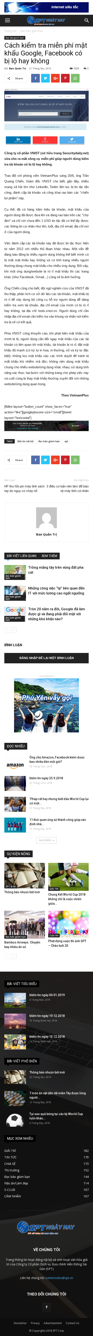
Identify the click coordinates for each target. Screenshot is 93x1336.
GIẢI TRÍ (54, 888)
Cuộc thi (54, 935)
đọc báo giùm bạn (49, 441)
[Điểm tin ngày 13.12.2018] (15, 1041)
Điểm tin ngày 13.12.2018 (47, 1036)
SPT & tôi (11, 886)
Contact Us (72, 1323)
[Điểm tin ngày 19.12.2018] (15, 1021)
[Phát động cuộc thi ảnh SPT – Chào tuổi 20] (68, 924)
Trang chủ (10, 31)
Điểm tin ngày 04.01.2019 (47, 995)
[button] (87, 20)
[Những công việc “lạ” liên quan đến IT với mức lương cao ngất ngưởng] (15, 593)
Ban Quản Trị (17, 68)
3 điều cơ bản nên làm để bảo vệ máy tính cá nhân (67, 488)
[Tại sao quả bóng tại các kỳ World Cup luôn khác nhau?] (15, 1119)
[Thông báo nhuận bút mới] (24, 875)
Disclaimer (20, 1323)
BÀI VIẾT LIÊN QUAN (21, 556)
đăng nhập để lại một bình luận (46, 658)
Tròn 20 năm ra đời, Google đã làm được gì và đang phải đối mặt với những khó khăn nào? (56, 614)
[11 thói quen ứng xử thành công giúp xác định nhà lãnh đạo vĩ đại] (15, 825)
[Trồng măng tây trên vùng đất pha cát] (15, 572)
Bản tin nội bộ (26, 441)
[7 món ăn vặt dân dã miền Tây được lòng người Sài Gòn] (15, 1098)
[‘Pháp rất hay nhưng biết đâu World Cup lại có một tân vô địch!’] (15, 804)
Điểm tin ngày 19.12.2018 (47, 1016)
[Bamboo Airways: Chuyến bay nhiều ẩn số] (24, 925)
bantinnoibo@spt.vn (59, 1278)
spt (66, 441)
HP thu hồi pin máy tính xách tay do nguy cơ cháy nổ (24, 488)
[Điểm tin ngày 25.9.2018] (15, 783)
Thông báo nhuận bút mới (22, 892)
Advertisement (53, 1323)
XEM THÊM (49, 556)
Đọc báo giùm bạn (32, 31)
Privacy (35, 1323)
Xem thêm (45, 840)
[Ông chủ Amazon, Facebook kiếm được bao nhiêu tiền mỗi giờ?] (15, 762)
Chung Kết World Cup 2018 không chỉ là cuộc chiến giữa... (66, 899)
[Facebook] (46, 1307)
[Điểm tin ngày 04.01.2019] (15, 1000)
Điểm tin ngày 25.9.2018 (46, 778)
